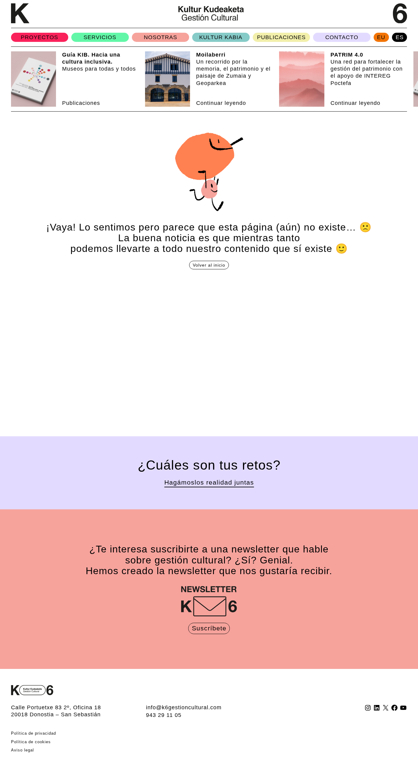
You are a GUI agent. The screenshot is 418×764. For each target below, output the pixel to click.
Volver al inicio (209, 265)
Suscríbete (209, 628)
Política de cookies (31, 742)
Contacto (341, 37)
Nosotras (160, 37)
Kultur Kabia (220, 37)
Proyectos (39, 37)
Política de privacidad (33, 733)
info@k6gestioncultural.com (184, 707)
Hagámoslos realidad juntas (209, 482)
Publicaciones (281, 37)
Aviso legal (22, 750)
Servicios (100, 37)
